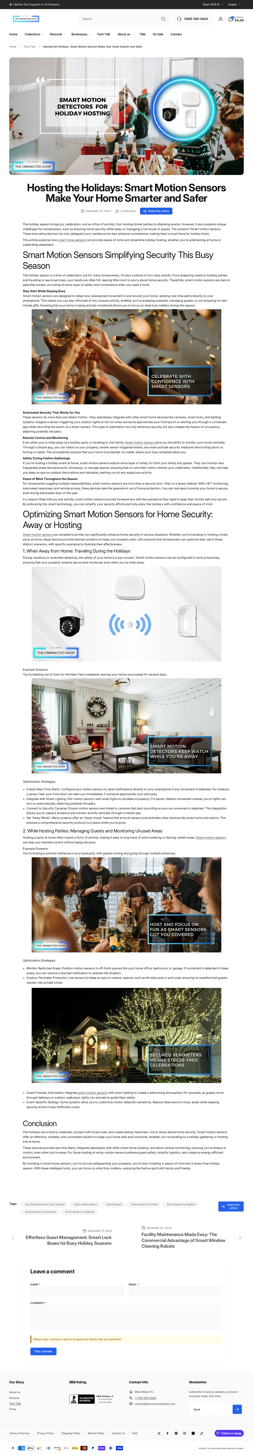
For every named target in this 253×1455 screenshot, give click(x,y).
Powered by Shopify (235, 1448)
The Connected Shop (216, 1448)
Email (134, 1284)
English (232, 4)
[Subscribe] (237, 1409)
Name (35, 1284)
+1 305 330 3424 (145, 1397)
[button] (236, 19)
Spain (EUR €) (211, 4)
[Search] (163, 19)
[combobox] (123, 18)
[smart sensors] (126, 406)
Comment (38, 1303)
